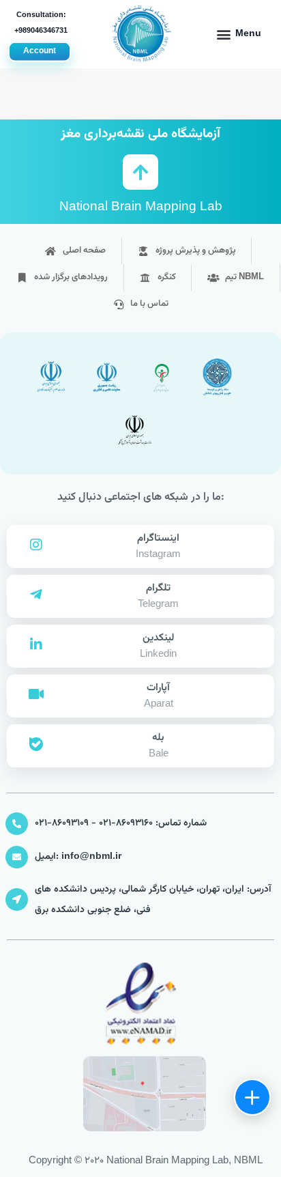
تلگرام (158, 588)
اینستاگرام (158, 538)
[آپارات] (36, 694)
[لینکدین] (36, 644)
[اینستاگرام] (36, 545)
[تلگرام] (36, 594)
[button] (239, 34)
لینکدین (158, 638)
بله (158, 738)
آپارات (158, 688)
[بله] (36, 744)
